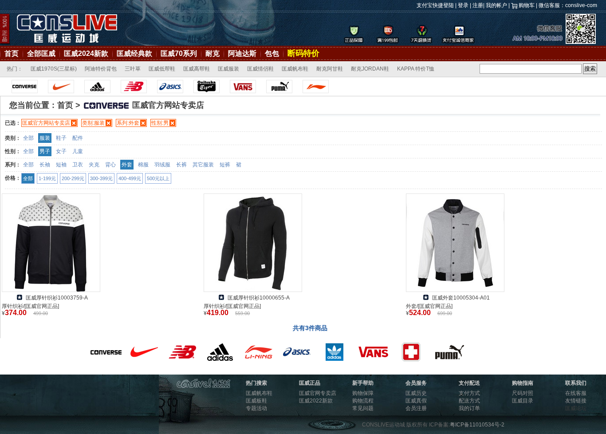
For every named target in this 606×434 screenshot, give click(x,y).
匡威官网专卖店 (317, 393)
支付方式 (469, 393)
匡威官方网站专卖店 (46, 123)
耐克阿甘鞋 (329, 69)
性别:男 (160, 123)
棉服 (143, 165)
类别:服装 (93, 123)
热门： (15, 69)
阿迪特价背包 (101, 69)
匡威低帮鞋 (162, 69)
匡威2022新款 (316, 401)
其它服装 (203, 165)
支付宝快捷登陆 (435, 5)
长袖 (44, 165)
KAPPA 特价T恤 (415, 69)
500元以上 (158, 178)
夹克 (94, 165)
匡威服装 (228, 69)
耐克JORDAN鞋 (370, 69)
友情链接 (575, 401)
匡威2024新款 (86, 53)
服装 (44, 138)
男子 (44, 151)
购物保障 (363, 393)
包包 (272, 53)
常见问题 (363, 408)
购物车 (527, 5)
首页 (11, 53)
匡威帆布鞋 (295, 69)
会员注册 (416, 408)
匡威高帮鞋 (196, 69)
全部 (28, 138)
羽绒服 (162, 165)
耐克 (212, 53)
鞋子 (61, 138)
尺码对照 (522, 393)
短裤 (225, 165)
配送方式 (469, 401)
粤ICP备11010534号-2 (477, 425)
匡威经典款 (134, 53)
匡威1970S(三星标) (54, 69)
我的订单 (469, 408)
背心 (110, 165)
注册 (477, 5)
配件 (77, 138)
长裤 (181, 165)
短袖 (61, 165)
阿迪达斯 (242, 53)
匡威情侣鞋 (260, 69)
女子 (61, 151)
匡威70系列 (179, 53)
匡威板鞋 (256, 401)
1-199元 (47, 178)
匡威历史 (416, 393)
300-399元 (101, 178)
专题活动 (256, 408)
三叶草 (133, 69)
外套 (127, 165)
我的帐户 (496, 5)
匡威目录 (522, 401)
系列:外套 (128, 123)
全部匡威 (41, 53)
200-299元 (73, 178)
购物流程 (363, 401)
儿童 (77, 151)
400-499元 (129, 178)
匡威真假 (416, 401)
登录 (463, 5)
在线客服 (575, 393)
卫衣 (77, 165)
